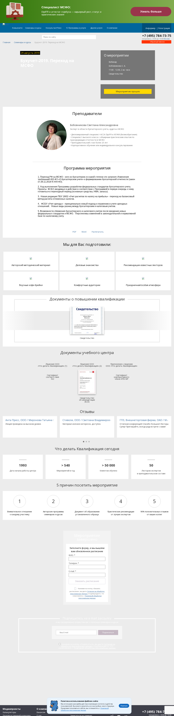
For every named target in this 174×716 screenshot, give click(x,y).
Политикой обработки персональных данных (90, 597)
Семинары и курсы (33, 28)
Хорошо (124, 706)
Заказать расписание (87, 581)
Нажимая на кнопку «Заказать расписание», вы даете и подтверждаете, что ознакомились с (87, 593)
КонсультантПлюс (54, 28)
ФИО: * (72, 555)
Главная (6, 42)
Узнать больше (151, 11)
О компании (112, 28)
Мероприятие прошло (128, 91)
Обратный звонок (157, 42)
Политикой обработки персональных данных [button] (85, 709)
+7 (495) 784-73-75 (156, 35)
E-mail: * (72, 571)
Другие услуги (96, 28)
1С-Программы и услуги (76, 28)
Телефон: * (74, 563)
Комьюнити (17, 28)
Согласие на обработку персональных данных (87, 592)
